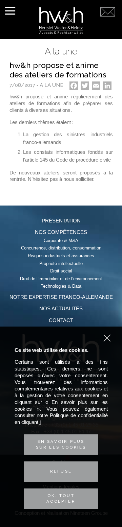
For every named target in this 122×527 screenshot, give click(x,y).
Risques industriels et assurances (61, 255)
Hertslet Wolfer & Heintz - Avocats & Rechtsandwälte (61, 20)
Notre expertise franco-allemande (61, 297)
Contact (61, 320)
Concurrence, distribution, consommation (61, 247)
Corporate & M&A (61, 240)
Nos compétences (61, 232)
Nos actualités (61, 308)
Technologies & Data (61, 286)
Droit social (61, 270)
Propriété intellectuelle (61, 263)
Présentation (61, 220)
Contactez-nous (108, 27)
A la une (51, 85)
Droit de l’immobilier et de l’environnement (61, 278)
